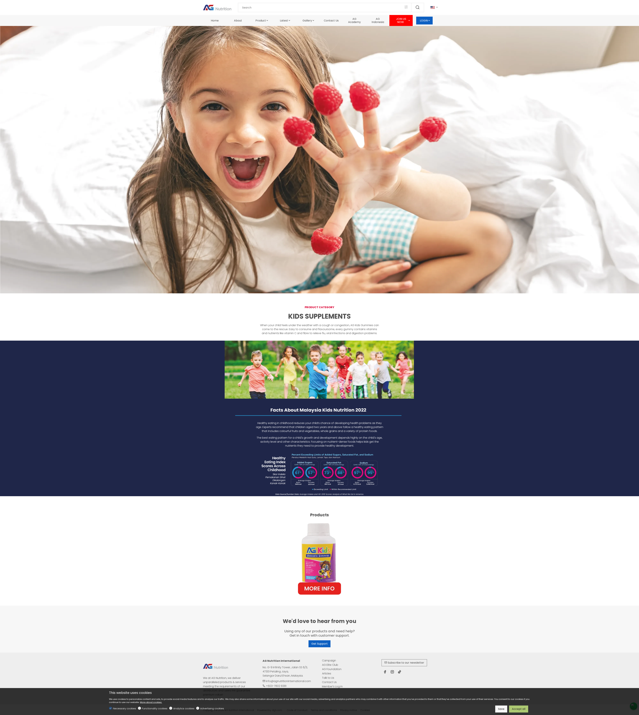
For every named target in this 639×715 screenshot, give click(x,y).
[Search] (417, 7)
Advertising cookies (212, 708)
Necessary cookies (124, 708)
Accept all (518, 709)
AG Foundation (331, 669)
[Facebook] (385, 672)
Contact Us (329, 682)
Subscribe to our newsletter (405, 663)
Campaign (329, 660)
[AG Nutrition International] (217, 7)
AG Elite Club (330, 665)
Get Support (319, 644)
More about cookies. (151, 702)
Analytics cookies (183, 708)
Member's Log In (332, 686)
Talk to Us (328, 678)
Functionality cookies (154, 708)
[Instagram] (392, 672)
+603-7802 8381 (275, 686)
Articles (326, 673)
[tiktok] (399, 672)
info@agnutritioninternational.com (288, 681)
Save (501, 709)
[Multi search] (406, 7)
